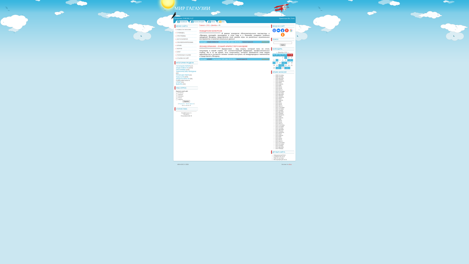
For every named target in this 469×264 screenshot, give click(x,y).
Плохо (180, 98)
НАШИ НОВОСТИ (182, 68)
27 (277, 68)
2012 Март (278, 116)
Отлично (180, 93)
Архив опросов (190, 103)
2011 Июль (278, 104)
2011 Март (278, 98)
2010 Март (278, 82)
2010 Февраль (279, 81)
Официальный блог (280, 155)
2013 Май (278, 137)
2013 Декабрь (279, 147)
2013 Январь (279, 131)
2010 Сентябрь (280, 91)
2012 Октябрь (279, 126)
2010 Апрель (279, 84)
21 (280, 65)
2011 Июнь (278, 103)
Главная (183, 22)
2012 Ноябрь (279, 128)
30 (286, 68)
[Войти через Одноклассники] (283, 35)
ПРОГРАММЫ (181, 70)
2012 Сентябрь (280, 125)
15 (283, 63)
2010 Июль (278, 88)
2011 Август (279, 106)
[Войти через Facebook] (282, 30)
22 (283, 65)
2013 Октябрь (279, 144)
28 (280, 68)
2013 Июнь (278, 138)
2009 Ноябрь (279, 76)
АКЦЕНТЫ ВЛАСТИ (183, 79)
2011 (208, 25)
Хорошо (180, 94)
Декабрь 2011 (283, 52)
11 (291, 60)
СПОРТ (178, 82)
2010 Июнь (278, 87)
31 (289, 68)
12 (274, 63)
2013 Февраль (279, 132)
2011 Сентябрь (280, 107)
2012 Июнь (278, 120)
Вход (213, 22)
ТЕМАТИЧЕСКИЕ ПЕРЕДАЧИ (186, 71)
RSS (223, 22)
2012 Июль (278, 122)
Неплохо (180, 96)
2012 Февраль (279, 115)
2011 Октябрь (279, 109)
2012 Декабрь (279, 129)
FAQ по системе (279, 158)
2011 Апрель (279, 100)
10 (289, 60)
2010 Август (279, 90)
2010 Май (278, 85)
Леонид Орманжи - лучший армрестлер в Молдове (223, 46)
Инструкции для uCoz (280, 159)
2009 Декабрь (279, 78)
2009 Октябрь (279, 75)
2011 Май (278, 101)
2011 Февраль (279, 97)
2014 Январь (279, 148)
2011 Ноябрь (279, 110)
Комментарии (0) (247, 42)
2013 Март (278, 134)
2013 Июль (278, 139)
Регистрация (199, 22)
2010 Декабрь (279, 94)
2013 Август (279, 141)
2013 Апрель (279, 135)
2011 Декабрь (279, 112)
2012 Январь (279, 113)
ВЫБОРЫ (179, 84)
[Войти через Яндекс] (287, 30)
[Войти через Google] (291, 30)
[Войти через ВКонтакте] (278, 30)
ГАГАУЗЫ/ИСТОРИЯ (183, 66)
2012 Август (279, 123)
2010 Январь (279, 79)
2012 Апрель (279, 117)
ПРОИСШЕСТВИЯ (182, 75)
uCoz (290, 164)
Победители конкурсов (210, 31)
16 (286, 63)
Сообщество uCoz (279, 156)
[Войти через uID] (274, 30)
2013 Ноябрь (279, 145)
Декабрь (214, 25)
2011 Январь (279, 95)
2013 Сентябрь (280, 142)
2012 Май (278, 119)
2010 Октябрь (279, 93)
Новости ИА (180, 77)
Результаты (182, 103)
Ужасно (180, 99)
